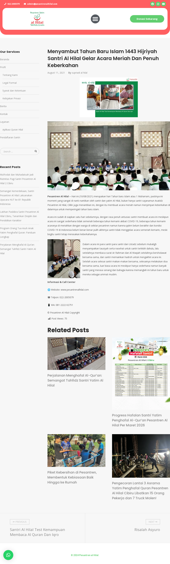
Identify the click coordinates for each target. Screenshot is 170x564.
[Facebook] (152, 4)
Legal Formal (9, 82)
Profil (3, 67)
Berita (3, 106)
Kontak (4, 114)
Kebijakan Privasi (11, 98)
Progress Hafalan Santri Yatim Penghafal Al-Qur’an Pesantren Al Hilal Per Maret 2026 (140, 420)
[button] (95, 18)
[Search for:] (19, 151)
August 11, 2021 (56, 72)
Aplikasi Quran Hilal (12, 129)
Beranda (4, 59)
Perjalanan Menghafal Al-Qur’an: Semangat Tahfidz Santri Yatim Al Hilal (75, 380)
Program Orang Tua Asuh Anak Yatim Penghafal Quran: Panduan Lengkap (18, 232)
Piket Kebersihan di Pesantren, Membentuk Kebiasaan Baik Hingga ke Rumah (72, 477)
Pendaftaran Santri (10, 137)
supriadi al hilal (79, 72)
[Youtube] (163, 4)
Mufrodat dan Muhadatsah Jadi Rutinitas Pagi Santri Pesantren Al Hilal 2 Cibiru (18, 179)
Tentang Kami (10, 75)
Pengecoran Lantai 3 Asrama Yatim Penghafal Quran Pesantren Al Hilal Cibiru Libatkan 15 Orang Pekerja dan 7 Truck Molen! (140, 490)
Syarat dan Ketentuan (14, 90)
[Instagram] (158, 4)
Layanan (4, 121)
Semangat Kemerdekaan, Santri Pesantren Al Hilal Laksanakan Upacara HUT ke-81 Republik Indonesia (17, 197)
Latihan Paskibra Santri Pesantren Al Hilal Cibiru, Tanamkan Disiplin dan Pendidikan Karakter (19, 216)
